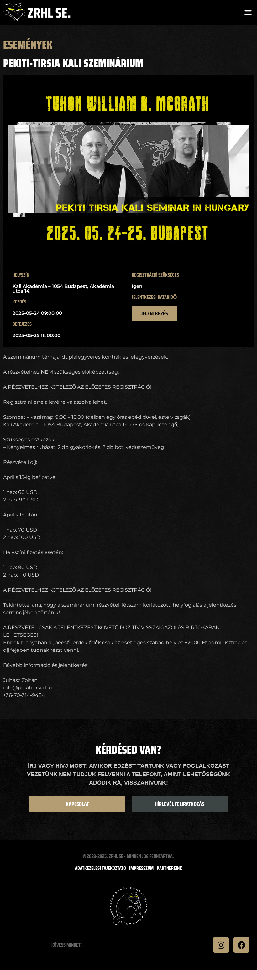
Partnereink (169, 868)
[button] (248, 13)
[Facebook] (241, 945)
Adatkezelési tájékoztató (100, 868)
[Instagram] (221, 945)
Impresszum (141, 868)
